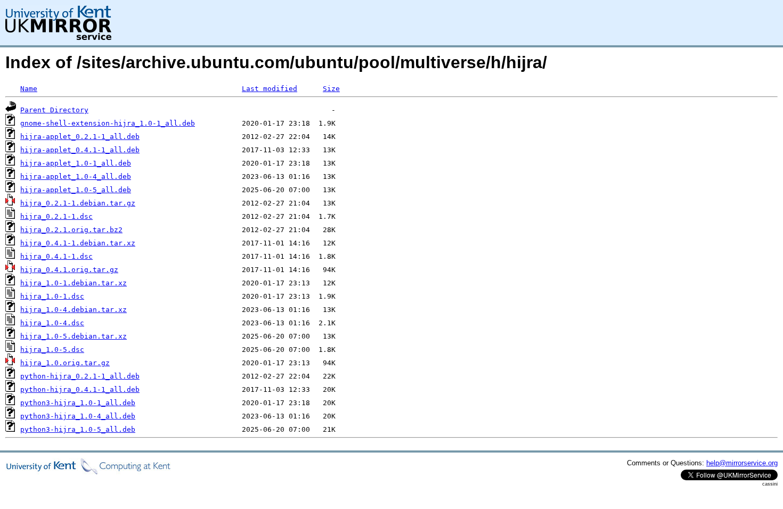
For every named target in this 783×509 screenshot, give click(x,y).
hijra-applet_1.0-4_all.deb (75, 176)
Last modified (269, 89)
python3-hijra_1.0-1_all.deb (77, 403)
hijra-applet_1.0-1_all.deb (75, 163)
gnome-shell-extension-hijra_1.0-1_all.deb (107, 123)
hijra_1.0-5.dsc (52, 350)
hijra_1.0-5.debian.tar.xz (73, 336)
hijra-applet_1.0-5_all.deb (75, 190)
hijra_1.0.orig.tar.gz (65, 363)
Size (331, 89)
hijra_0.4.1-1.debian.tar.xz (77, 243)
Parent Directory (54, 110)
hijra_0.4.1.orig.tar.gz (69, 270)
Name (28, 89)
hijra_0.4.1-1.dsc (56, 256)
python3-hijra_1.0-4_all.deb (77, 416)
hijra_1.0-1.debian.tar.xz (73, 283)
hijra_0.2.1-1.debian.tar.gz (77, 203)
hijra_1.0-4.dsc (52, 323)
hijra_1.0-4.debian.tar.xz (73, 310)
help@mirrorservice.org (742, 463)
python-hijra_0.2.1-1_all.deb (80, 376)
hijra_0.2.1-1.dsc (56, 216)
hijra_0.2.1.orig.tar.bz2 (71, 230)
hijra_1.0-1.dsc (52, 296)
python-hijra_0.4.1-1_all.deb (80, 389)
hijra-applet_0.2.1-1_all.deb (80, 137)
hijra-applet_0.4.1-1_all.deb (80, 150)
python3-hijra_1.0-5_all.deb (77, 429)
